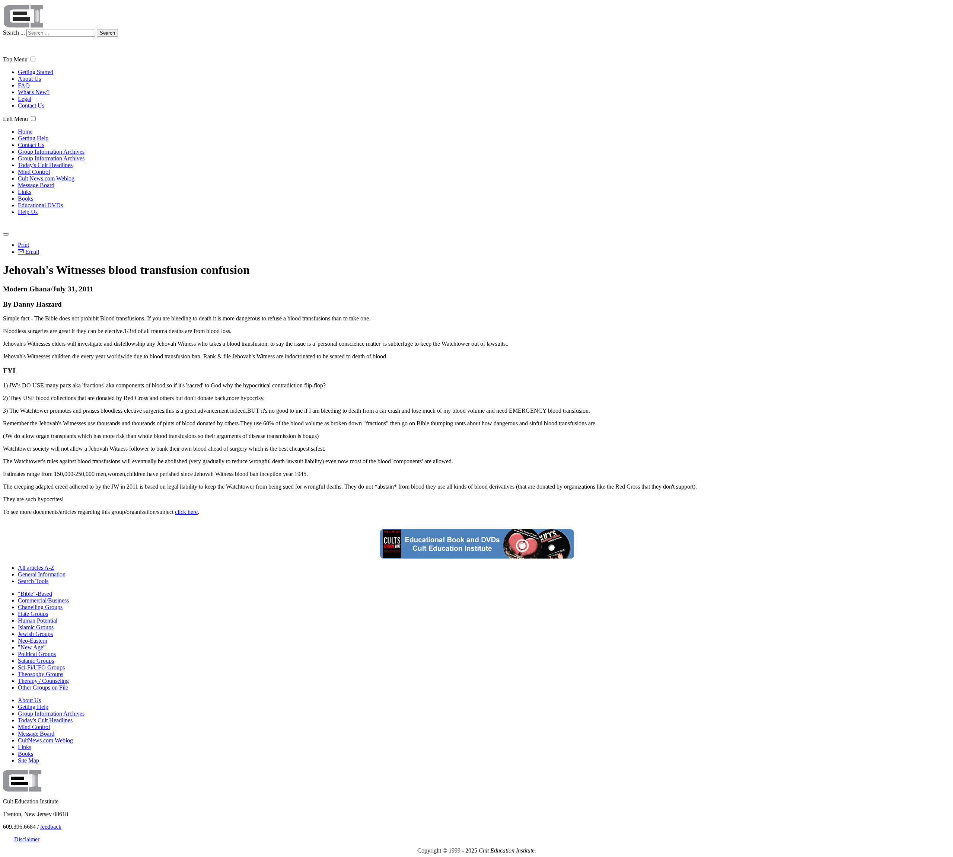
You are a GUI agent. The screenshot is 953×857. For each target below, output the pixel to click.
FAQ (24, 85)
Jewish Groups (35, 634)
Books (25, 198)
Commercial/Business (43, 600)
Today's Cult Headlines (45, 165)
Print (23, 245)
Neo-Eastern (32, 640)
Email (31, 252)
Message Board (36, 185)
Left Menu (15, 119)
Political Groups (37, 654)
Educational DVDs (40, 205)
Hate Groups (33, 614)
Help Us (28, 212)
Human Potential (37, 620)
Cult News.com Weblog (46, 178)
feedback (50, 827)
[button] (33, 59)
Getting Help (33, 138)
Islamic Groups (36, 627)
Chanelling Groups (40, 607)
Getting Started (35, 72)
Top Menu (15, 59)
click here (186, 512)
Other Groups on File (43, 687)
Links (24, 192)
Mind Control (34, 172)
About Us (29, 79)
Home (25, 131)
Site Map (28, 760)
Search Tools (33, 581)
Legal (24, 99)
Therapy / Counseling (43, 681)
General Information (42, 574)
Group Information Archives (51, 151)
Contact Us (31, 105)
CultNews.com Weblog (45, 740)
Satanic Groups (36, 661)
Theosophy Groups (40, 674)
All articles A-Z (36, 568)
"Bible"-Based (35, 594)
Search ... (14, 32)
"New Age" (32, 647)
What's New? (34, 92)
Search (107, 33)
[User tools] (6, 234)
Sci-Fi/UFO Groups (41, 667)
